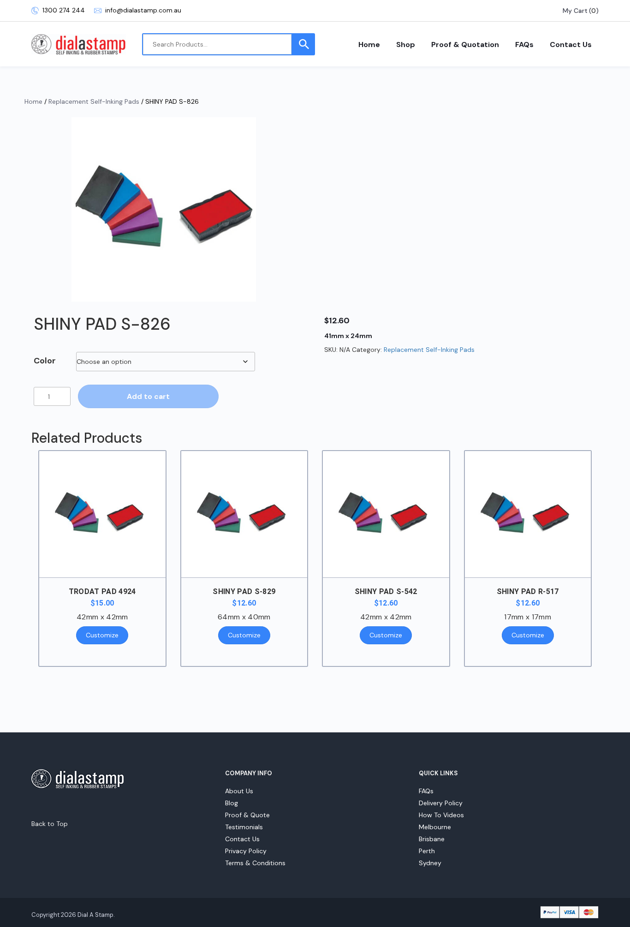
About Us (239, 791)
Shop (405, 44)
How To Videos (441, 815)
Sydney (430, 863)
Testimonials (244, 827)
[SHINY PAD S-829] (244, 514)
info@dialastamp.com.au (143, 10)
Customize (102, 635)
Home (369, 44)
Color (45, 360)
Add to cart (148, 396)
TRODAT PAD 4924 (102, 591)
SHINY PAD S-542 (386, 591)
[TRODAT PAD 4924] (102, 514)
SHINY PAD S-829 (244, 591)
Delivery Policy (441, 803)
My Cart (575, 10)
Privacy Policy (246, 851)
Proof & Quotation (465, 44)
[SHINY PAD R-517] (528, 514)
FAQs (524, 44)
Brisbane (432, 839)
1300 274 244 (63, 10)
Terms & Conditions (255, 863)
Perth (427, 851)
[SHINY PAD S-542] (386, 514)
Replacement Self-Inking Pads (93, 101)
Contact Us (571, 44)
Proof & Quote (247, 815)
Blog (231, 803)
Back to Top (49, 824)
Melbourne (435, 827)
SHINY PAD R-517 (528, 591)
